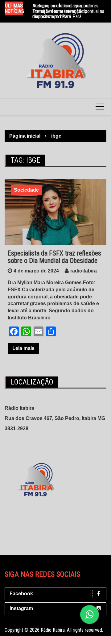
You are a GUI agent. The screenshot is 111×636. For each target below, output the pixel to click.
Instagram (21, 608)
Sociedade (26, 190)
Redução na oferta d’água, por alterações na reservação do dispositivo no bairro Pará (61, 11)
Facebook (21, 593)
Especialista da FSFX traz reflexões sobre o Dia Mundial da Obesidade (54, 256)
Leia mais (23, 348)
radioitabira (83, 270)
